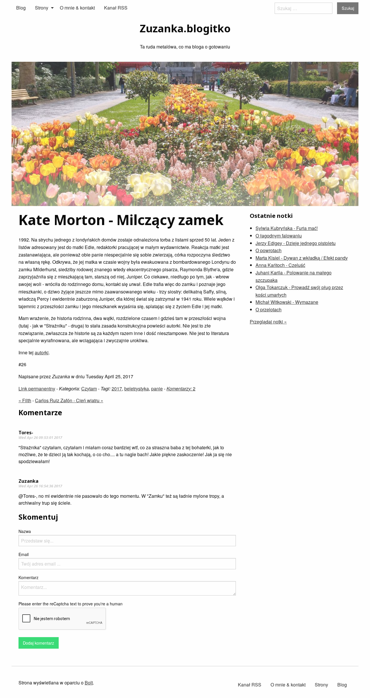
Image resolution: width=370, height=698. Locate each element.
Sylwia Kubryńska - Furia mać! (287, 228)
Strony (41, 7)
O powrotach (269, 250)
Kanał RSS (115, 7)
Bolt (89, 682)
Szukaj (348, 8)
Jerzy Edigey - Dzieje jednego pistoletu (296, 243)
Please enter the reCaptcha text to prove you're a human (70, 604)
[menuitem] (21, 7)
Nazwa (24, 531)
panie (157, 388)
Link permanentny (36, 388)
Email (23, 554)
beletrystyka (136, 388)
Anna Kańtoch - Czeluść (280, 265)
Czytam (89, 388)
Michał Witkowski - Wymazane (287, 302)
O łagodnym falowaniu (279, 235)
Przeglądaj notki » (268, 321)
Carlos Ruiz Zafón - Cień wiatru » (69, 400)
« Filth (24, 400)
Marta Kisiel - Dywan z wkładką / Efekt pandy (302, 258)
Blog (21, 7)
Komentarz (28, 577)
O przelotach (269, 309)
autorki (42, 352)
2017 (117, 388)
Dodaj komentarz (38, 643)
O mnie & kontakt (77, 7)
